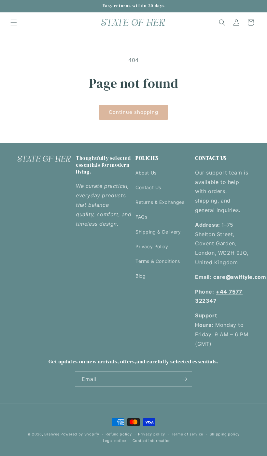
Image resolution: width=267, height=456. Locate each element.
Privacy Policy (151, 246)
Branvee (51, 434)
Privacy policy (151, 434)
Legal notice (114, 440)
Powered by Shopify (80, 434)
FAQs (141, 217)
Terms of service (187, 434)
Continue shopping (133, 112)
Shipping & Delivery (158, 232)
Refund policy (118, 434)
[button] (14, 22)
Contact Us (148, 187)
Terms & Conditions (157, 261)
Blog (140, 276)
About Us (146, 172)
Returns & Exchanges (159, 202)
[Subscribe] (184, 379)
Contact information (152, 440)
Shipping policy (225, 434)
